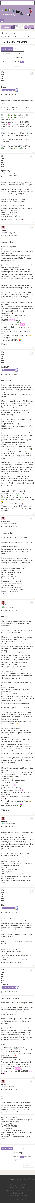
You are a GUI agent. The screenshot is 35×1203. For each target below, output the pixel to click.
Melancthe (5, 821)
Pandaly (4, 87)
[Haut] (33, 151)
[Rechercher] (29, 3)
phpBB (15, 1190)
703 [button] (18, 62)
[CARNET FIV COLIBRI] (17, 27)
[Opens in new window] (5, 344)
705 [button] (25, 62)
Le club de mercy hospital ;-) (15, 41)
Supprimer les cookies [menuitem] (19, 1179)
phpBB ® (22, 1185)
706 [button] (29, 62)
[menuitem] (13, 1187)
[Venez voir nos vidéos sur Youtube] (22, 1200)
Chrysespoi (5, 521)
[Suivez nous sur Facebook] (13, 1200)
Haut (33, 1179)
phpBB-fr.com (22, 1196)
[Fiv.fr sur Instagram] (17, 1200)
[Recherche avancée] (32, 3)
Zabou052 (5, 985)
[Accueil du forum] (17, 12)
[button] (3, 62)
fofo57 (3, 230)
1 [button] (9, 62)
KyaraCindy (5, 171)
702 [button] (14, 62)
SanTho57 (5, 367)
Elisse (3, 905)
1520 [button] (16, 65)
